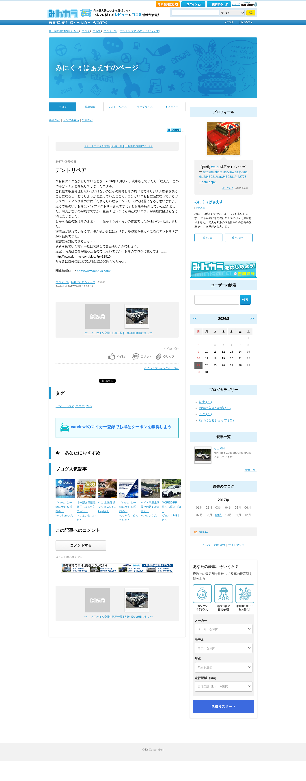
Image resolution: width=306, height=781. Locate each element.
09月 (218, 515)
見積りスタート (223, 706)
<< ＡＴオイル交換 (97, 146)
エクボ (80, 406)
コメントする (81, 545)
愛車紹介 (90, 106)
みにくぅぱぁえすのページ (97, 67)
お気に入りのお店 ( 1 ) (215, 408)
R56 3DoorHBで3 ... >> (139, 146)
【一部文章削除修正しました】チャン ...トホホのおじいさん (86, 511)
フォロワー (239, 238)
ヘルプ (236, 4)
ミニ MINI (219, 448)
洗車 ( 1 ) (205, 402)
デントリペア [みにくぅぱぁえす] (139, 31)
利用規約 (219, 545)
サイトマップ (236, 545)
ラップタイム (145, 106)
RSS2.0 (203, 531)
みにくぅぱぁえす (208, 202)
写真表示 (87, 120)
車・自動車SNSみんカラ (64, 31)
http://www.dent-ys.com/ (94, 271)
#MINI (215, 167)
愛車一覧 (250, 470)
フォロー (208, 238)
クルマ (97, 31)
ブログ (86, 31)
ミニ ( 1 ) (205, 414)
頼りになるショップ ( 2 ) (216, 420)
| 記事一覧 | (117, 146)
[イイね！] (174, 130)
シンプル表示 (71, 120)
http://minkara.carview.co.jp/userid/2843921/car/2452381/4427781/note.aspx (223, 177)
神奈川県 (200, 207)
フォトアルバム (117, 106)
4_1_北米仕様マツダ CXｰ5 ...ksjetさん (107, 507)
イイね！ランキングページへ (161, 368)
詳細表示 (54, 120)
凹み (89, 406)
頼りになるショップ (83, 282)
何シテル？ (227, 188)
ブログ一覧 (110, 31)
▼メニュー (172, 106)
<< (195, 318)
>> (252, 318)
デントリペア (65, 406)
